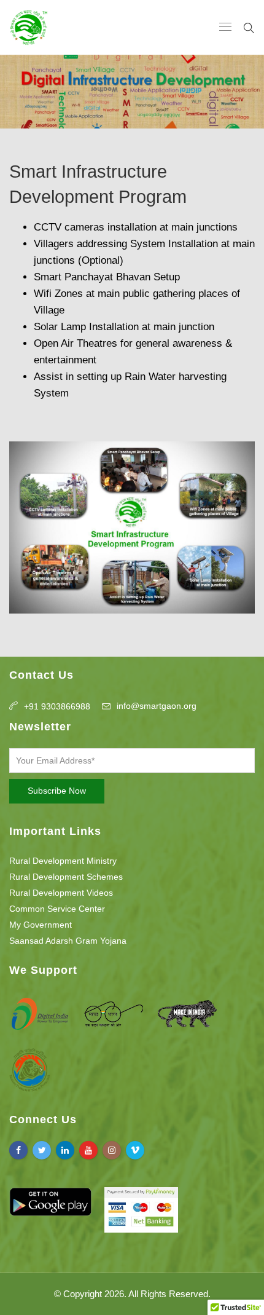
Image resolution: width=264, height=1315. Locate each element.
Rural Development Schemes (66, 877)
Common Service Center (57, 909)
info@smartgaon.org (156, 706)
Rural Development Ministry (63, 861)
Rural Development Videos (61, 893)
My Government (40, 925)
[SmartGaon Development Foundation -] (28, 27)
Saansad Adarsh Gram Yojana (67, 941)
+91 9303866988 (57, 706)
